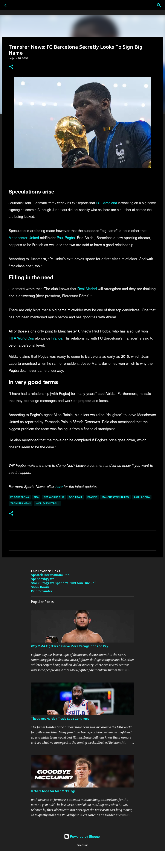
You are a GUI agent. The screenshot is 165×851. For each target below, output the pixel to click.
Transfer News (20, 503)
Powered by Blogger (85, 836)
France (56, 338)
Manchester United (24, 237)
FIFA (36, 497)
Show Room (40, 587)
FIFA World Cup (21, 338)
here (59, 486)
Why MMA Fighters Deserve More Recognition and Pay (69, 646)
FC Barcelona (106, 202)
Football (75, 497)
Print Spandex (41, 591)
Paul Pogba (66, 237)
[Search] (18, 5)
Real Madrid (87, 288)
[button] (11, 67)
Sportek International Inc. (50, 575)
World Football (47, 503)
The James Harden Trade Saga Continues (60, 718)
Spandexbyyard (43, 579)
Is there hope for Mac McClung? (53, 791)
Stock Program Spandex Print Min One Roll (63, 583)
